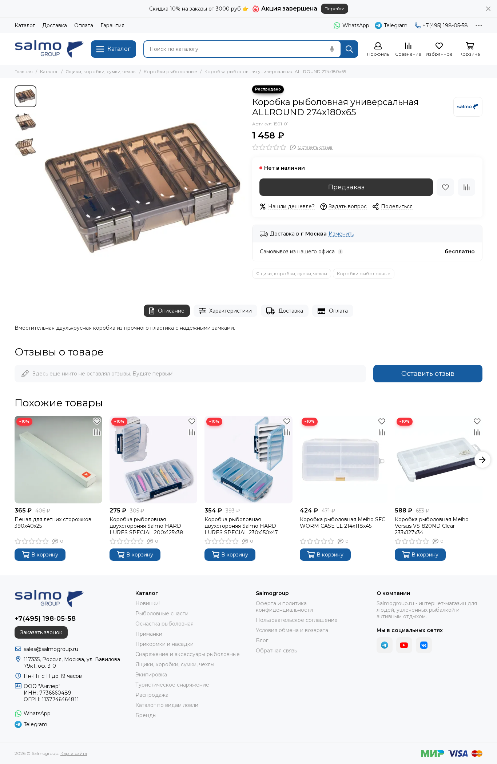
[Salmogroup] (49, 49)
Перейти (335, 8)
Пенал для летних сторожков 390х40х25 (53, 522)
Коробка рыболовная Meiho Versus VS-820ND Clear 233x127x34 (432, 526)
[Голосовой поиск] (332, 49)
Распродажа (151, 695)
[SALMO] (468, 106)
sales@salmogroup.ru (51, 649)
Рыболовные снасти (161, 613)
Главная (24, 71)
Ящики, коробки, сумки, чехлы (100, 71)
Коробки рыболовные (170, 71)
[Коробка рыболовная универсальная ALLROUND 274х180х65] (142, 187)
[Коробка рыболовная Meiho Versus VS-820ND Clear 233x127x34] (438, 459)
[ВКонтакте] (424, 645)
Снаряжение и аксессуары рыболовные (187, 654)
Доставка (54, 25)
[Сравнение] (466, 187)
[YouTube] (404, 645)
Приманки (148, 634)
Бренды (145, 715)
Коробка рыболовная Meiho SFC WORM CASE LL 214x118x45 (342, 522)
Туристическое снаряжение (172, 684)
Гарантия (112, 25)
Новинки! (147, 603)
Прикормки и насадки (164, 644)
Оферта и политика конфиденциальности (284, 606)
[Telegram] (385, 645)
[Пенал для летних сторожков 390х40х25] (58, 459)
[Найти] (349, 49)
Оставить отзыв (427, 374)
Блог (262, 640)
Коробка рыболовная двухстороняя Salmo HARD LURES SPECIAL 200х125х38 (146, 526)
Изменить (341, 234)
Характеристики (230, 310)
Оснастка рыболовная (164, 623)
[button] (44, 188)
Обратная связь (276, 650)
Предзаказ (346, 187)
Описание (171, 310)
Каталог (25, 25)
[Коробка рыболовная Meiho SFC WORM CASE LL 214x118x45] (343, 459)
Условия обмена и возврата (292, 630)
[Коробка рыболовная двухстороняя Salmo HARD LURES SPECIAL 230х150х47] (248, 459)
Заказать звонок (41, 632)
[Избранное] (445, 187)
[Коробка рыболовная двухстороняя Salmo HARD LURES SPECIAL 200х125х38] (153, 459)
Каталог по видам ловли (166, 705)
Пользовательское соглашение (297, 620)
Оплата (83, 25)
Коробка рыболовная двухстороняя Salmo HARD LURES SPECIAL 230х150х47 (241, 526)
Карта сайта (73, 753)
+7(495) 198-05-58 (445, 25)
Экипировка (151, 674)
